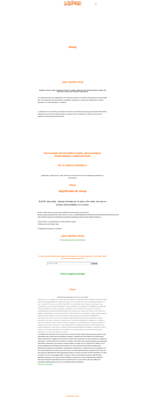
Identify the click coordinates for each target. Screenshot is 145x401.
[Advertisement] (72, 21)
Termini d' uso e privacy (45, 364)
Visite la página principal (72, 274)
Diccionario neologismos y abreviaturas (72, 240)
